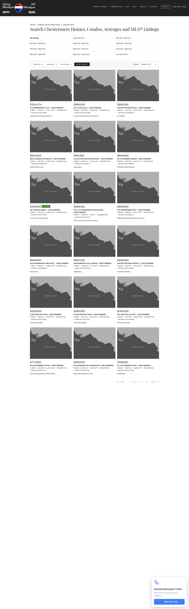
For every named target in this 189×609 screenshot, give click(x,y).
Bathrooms (50, 64)
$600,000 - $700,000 (80, 49)
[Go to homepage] (21, 8)
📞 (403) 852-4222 (169, 602)
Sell (135, 7)
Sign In (165, 7)
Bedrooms (37, 64)
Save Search (82, 64)
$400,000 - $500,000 (124, 43)
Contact (154, 7)
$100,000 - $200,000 (123, 38)
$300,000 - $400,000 (81, 43)
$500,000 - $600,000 (38, 49)
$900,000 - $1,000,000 (81, 54)
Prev (122, 382)
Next (153, 382)
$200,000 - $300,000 (38, 43)
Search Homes (100, 7)
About (143, 7)
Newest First (146, 64)
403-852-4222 (179, 7)
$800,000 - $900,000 (38, 54)
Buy (128, 7)
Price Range (64, 64)
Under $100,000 (78, 38)
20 (147, 382)
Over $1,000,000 (122, 54)
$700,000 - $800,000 (124, 49)
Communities (116, 7)
